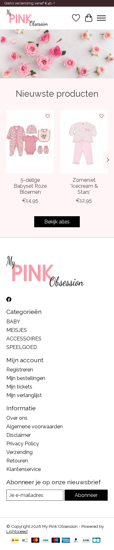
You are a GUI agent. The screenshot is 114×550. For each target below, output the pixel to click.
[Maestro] (56, 541)
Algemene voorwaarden (34, 427)
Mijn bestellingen (25, 378)
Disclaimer (18, 435)
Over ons (17, 418)
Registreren (19, 370)
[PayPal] (76, 541)
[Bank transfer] (86, 541)
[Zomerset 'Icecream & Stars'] (84, 141)
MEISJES (16, 330)
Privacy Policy (22, 444)
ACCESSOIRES (23, 339)
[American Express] (66, 541)
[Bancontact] (25, 541)
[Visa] (45, 541)
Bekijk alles (57, 222)
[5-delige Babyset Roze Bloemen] (30, 141)
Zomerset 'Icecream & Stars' (84, 186)
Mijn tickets (19, 387)
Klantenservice (23, 469)
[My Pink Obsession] (27, 18)
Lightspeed (17, 531)
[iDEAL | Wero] (15, 541)
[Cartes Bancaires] (96, 541)
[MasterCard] (35, 541)
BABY (13, 322)
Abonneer (86, 495)
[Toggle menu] (101, 18)
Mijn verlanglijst (24, 395)
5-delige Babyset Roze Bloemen (30, 186)
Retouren (17, 461)
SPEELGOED (21, 347)
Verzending (19, 452)
